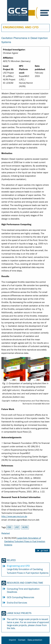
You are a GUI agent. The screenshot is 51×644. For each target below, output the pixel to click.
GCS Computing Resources (20, 597)
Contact (21, 640)
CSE (9, 527)
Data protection (35, 640)
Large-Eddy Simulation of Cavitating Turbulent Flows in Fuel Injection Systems (24, 541)
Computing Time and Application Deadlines (23, 590)
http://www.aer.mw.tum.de (14, 516)
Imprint (12, 640)
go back (44, 550)
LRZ (17, 527)
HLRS (25, 527)
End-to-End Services (17, 602)
